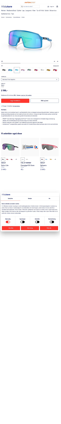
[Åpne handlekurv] (57, 6)
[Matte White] (55, 70)
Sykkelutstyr (9, 17)
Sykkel (19, 10)
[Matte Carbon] (49, 70)
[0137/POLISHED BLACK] (4, 70)
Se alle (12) (56, 65)
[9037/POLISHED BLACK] (10, 70)
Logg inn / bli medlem (26, 95)
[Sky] (17, 70)
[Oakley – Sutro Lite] (10, 154)
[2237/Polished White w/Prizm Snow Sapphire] (23, 70)
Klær (34, 10)
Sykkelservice (5, 14)
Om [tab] (49, 198)
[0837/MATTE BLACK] (36, 70)
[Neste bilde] (57, 61)
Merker (3, 10)
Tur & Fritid (40, 10)
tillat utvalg (30, 228)
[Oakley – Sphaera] (49, 154)
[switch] (22, 222)
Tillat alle (49, 228)
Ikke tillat (11, 228)
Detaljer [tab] (30, 198)
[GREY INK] (30, 70)
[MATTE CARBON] (42, 70)
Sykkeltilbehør (16, 17)
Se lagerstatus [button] (16, 106)
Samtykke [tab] (10, 198)
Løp (23, 10)
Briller (23, 17)
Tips (12, 14)
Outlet (47, 10)
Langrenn (28, 10)
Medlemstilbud (11, 10)
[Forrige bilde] (54, 61)
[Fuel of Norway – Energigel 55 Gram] (30, 154)
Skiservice (53, 10)
